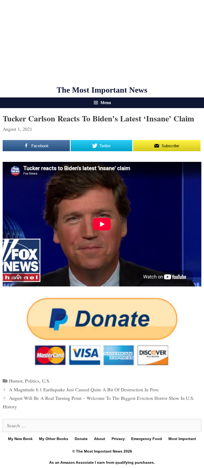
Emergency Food (146, 439)
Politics (32, 380)
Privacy (118, 439)
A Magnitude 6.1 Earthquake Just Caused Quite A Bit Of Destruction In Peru (84, 389)
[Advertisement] (102, 42)
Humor (15, 380)
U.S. (46, 380)
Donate (81, 439)
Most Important (182, 439)
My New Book (20, 439)
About (99, 439)
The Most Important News (102, 89)
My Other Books (53, 439)
